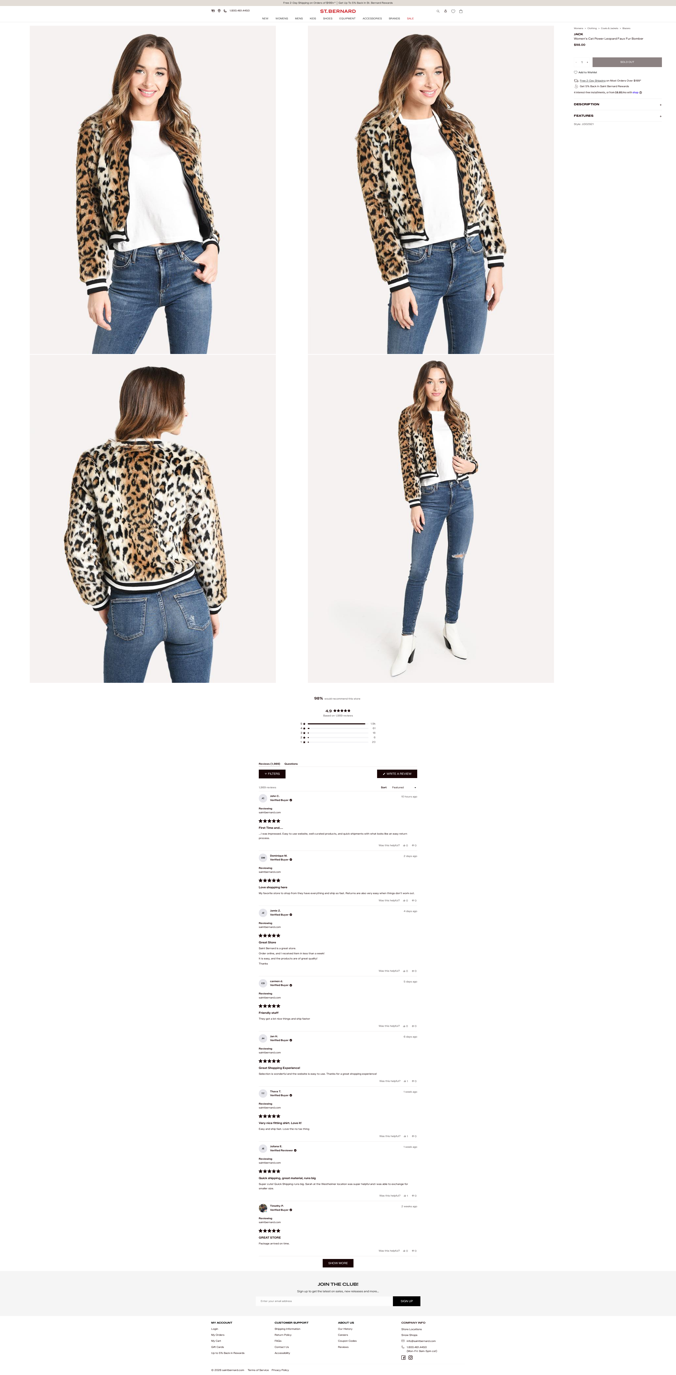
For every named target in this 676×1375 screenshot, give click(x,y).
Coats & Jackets (609, 28)
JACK (578, 34)
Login (214, 1328)
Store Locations (411, 1329)
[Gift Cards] (213, 10)
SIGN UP (407, 1301)
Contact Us (282, 1347)
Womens (282, 18)
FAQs (278, 1340)
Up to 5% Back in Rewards (228, 1353)
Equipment (347, 18)
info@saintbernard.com (421, 1341)
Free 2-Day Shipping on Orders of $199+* (309, 2)
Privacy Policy (280, 1370)
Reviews (343, 1347)
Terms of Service (258, 1370)
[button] (338, 724)
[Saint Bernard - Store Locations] (219, 10)
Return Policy (283, 1334)
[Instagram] (410, 1357)
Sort (384, 787)
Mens (299, 18)
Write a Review (401, 775)
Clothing (592, 28)
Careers (343, 1334)
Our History (345, 1328)
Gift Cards (217, 1347)
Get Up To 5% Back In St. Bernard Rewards (366, 2)
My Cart (216, 1340)
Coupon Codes (347, 1340)
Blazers (626, 28)
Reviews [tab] (269, 764)
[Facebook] (403, 1357)
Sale (410, 18)
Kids (313, 18)
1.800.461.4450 (417, 1347)
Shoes (327, 18)
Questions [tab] (291, 764)
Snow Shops (409, 1335)
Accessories (372, 18)
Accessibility (282, 1353)
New (265, 18)
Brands (394, 18)
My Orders (217, 1334)
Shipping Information (287, 1328)
